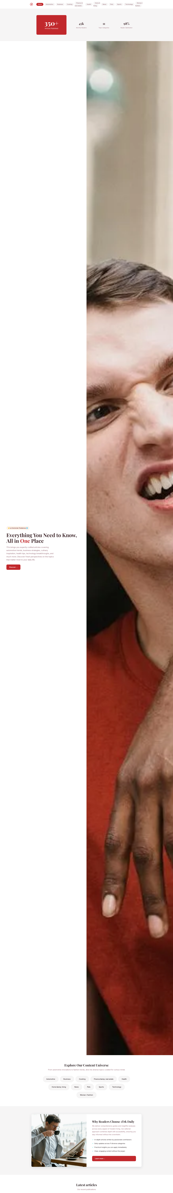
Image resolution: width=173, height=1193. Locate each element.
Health (89, 4)
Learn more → (100, 1159)
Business (60, 4)
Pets (111, 4)
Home (40, 4)
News (104, 4)
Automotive (49, 4)
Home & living (96, 4)
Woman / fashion (139, 4)
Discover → (13, 567)
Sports (119, 4)
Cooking (69, 4)
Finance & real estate (79, 4)
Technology (129, 4)
